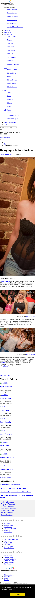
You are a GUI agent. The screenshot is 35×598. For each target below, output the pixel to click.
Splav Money (11, 50)
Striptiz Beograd (7, 510)
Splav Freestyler (11, 36)
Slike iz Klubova (12, 69)
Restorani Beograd (12, 16)
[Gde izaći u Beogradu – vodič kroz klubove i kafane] (15, 492)
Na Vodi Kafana (11, 57)
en (6, 124)
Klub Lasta (7, 541)
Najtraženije (8, 34)
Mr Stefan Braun (8, 546)
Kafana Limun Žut (7, 458)
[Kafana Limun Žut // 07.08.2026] (4, 454)
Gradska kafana (8, 556)
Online (3, 362)
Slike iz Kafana (11, 76)
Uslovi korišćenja (8, 575)
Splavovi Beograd (12, 20)
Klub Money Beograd (10, 528)
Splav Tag (10, 53)
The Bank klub (8, 543)
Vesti (5, 91)
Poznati (9, 96)
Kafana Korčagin (6, 469)
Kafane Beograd (12, 13)
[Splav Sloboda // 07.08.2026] (4, 418)
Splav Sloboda (5, 398)
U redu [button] (18, 594)
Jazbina (2, 154)
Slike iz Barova (11, 83)
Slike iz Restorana (12, 87)
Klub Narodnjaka (8, 564)
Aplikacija (7, 32)
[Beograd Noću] (9, 572)
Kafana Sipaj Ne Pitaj (10, 562)
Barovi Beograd (11, 23)
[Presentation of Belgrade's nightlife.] (7, 4)
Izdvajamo (7, 110)
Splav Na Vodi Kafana (10, 559)
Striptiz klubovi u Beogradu (15, 27)
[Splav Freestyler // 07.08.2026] (4, 430)
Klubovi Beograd (12, 9)
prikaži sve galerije (5, 477)
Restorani (10, 99)
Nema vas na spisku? (13, 118)
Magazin (9, 40)
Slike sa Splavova (12, 73)
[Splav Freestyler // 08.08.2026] (4, 383)
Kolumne (9, 106)
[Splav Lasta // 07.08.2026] (4, 442)
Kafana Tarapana (8, 557)
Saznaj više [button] (11, 590)
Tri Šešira (10, 60)
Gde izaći (10, 112)
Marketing (6, 580)
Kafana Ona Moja (9, 560)
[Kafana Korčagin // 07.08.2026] (4, 466)
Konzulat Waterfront (13, 64)
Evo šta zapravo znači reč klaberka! (13, 488)
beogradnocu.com (5, 375)
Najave (9, 92)
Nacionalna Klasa (9, 548)
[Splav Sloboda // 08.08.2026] (4, 395)
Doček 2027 (8, 30)
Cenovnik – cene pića (13, 115)
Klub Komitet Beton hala (11, 539)
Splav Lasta (4, 410)
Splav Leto (10, 43)
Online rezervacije (10, 122)
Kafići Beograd (6, 515)
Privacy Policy (8, 576)
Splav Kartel (10, 47)
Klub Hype (7, 544)
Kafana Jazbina (5, 281)
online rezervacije (5, 137)
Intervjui (9, 103)
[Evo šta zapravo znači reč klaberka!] (11, 484)
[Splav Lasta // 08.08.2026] (4, 406)
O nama (6, 578)
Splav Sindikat (8, 532)
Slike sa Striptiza (12, 80)
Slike (5, 68)
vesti (11, 154)
